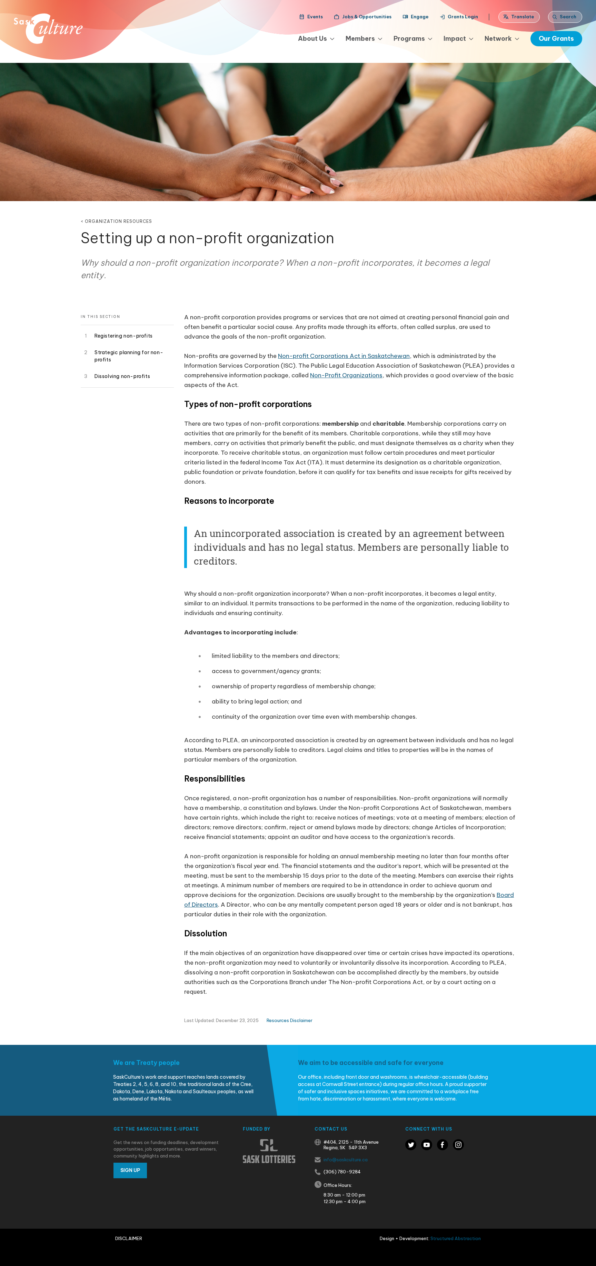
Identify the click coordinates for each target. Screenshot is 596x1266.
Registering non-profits (124, 336)
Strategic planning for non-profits (129, 356)
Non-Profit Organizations (346, 375)
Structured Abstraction (455, 1238)
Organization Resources (118, 221)
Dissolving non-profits (122, 376)
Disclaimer (128, 1238)
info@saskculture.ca (346, 1159)
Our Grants (556, 38)
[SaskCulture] (48, 28)
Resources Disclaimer (289, 1020)
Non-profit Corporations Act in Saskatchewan (344, 356)
